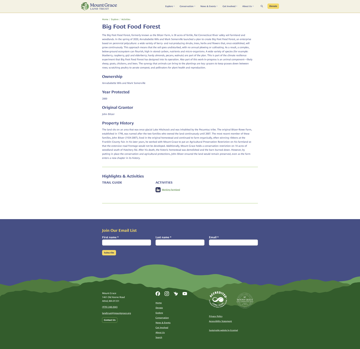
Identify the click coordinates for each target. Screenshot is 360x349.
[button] (170, 6)
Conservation (162, 317)
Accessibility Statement (220, 321)
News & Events (163, 322)
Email (214, 237)
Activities (125, 19)
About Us (160, 332)
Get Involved (162, 327)
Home (105, 19)
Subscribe (109, 252)
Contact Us (109, 320)
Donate (273, 6)
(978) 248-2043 (110, 307)
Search (159, 337)
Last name (163, 237)
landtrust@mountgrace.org (116, 313)
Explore (115, 19)
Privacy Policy (215, 316)
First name (110, 237)
